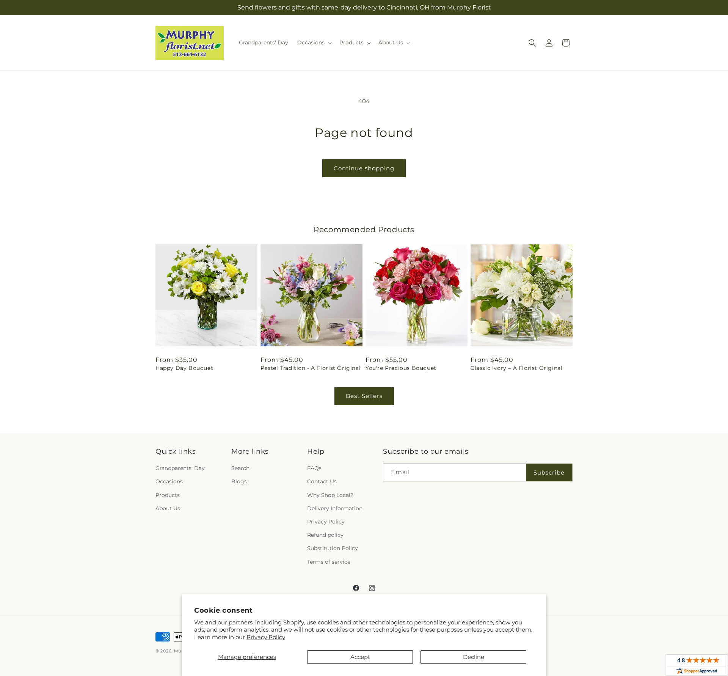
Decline (473, 656)
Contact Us (322, 481)
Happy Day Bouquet (184, 368)
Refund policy (325, 534)
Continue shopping (364, 168)
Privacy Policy (265, 637)
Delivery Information (334, 508)
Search (240, 468)
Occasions (169, 481)
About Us (167, 508)
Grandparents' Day (180, 468)
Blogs (239, 481)
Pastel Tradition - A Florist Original (310, 368)
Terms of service (328, 561)
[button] (314, 42)
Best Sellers (364, 395)
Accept (360, 656)
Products (167, 495)
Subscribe (549, 472)
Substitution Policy (332, 548)
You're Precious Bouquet (401, 368)
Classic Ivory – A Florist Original (516, 368)
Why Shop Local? (330, 495)
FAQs (314, 468)
